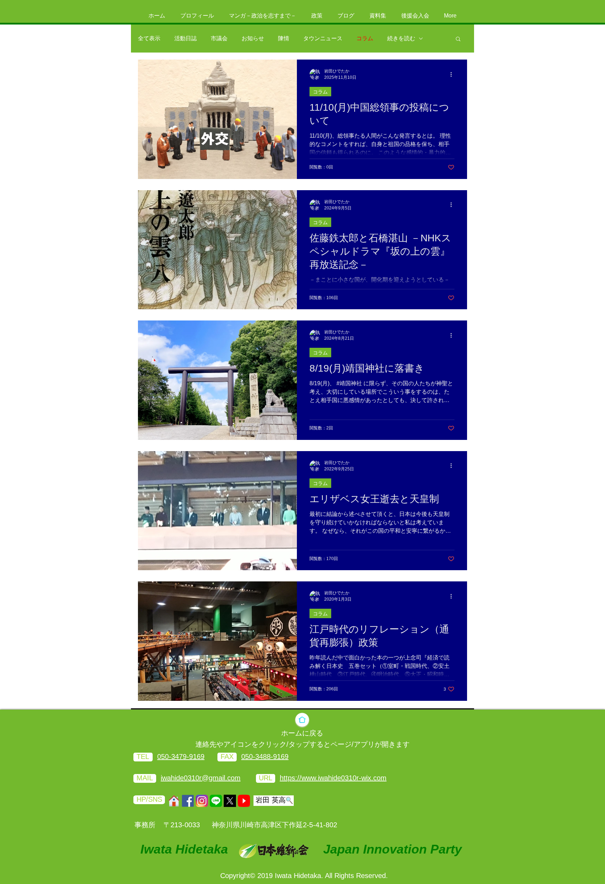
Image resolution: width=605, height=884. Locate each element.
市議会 (219, 38)
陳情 (283, 38)
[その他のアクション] (453, 74)
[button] (458, 39)
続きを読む (401, 38)
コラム (364, 38)
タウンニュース (322, 38)
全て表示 (149, 38)
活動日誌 (185, 38)
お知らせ (253, 38)
